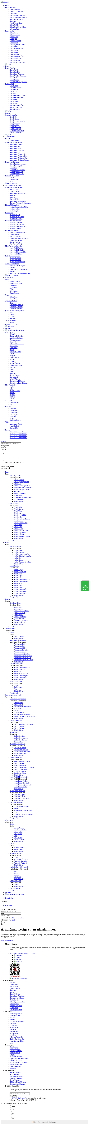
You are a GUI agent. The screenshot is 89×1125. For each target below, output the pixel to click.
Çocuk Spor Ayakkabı (17, 121)
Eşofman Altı (14, 402)
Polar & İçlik (14, 416)
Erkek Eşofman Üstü (17, 56)
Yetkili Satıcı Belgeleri (19, 978)
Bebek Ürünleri (15, 379)
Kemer (12, 354)
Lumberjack (14, 1033)
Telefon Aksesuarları (17, 344)
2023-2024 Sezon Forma (18, 432)
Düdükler (13, 197)
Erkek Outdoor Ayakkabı (18, 17)
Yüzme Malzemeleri (12, 264)
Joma (11, 1043)
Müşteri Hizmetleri (16, 1057)
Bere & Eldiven (15, 391)
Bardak (12, 359)
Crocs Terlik (14, 1031)
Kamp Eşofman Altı (16, 172)
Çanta (7, 279)
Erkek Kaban (14, 54)
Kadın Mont (14, 99)
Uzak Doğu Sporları (12, 176)
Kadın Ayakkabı (10, 68)
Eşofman (13, 408)
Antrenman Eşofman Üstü (18, 156)
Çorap (7, 295)
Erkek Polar (14, 43)
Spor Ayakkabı (15, 988)
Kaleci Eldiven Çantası (17, 232)
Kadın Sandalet (15, 72)
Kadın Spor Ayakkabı (17, 74)
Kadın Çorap (14, 299)
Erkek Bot (13, 13)
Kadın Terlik (14, 70)
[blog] (16, 963)
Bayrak (12, 395)
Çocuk (7, 113)
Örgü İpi (12, 397)
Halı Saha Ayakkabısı (17, 19)
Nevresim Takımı (15, 352)
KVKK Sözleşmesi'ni (19, 1098)
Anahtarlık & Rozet (16, 338)
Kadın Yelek (14, 101)
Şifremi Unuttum (18, 918)
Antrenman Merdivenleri (18, 193)
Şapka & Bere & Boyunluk (14, 311)
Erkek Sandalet (15, 9)
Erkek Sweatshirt (15, 41)
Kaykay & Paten (11, 324)
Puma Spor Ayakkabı (17, 1041)
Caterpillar (13, 1025)
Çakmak (12, 334)
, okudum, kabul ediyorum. (29, 1098)
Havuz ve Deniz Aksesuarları (20, 273)
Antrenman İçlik (15, 148)
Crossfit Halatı (14, 199)
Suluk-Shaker (14, 191)
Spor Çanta (13, 285)
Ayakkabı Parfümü (16, 309)
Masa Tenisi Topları (16, 248)
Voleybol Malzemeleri (12, 256)
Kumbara (13, 373)
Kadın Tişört (14, 86)
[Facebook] (18, 955)
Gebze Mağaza (15, 1080)
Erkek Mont (14, 50)
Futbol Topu (14, 984)
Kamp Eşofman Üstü (17, 174)
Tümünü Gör (18, 501)
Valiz (11, 289)
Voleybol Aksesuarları (17, 262)
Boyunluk (13, 318)
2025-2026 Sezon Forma (18, 436)
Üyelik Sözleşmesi (16, 1064)
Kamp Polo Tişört (16, 166)
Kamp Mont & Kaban (17, 170)
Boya (11, 303)
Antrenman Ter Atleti (17, 150)
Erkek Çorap (14, 297)
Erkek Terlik (14, 25)
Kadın (7, 66)
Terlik (12, 371)
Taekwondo (14, 179)
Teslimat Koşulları (16, 1060)
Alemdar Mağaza (15, 1072)
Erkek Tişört (14, 37)
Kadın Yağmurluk (16, 107)
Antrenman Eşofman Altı (18, 158)
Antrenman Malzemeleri (18, 201)
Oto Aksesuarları (15, 340)
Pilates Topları (14, 211)
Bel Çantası (13, 291)
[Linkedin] (18, 961)
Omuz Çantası (14, 293)
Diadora (12, 1017)
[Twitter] (17, 957)
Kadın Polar (14, 90)
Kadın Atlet (13, 103)
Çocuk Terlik (14, 125)
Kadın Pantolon (15, 109)
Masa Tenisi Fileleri (16, 254)
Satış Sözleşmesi (15, 1066)
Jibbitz (12, 322)
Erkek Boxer (14, 46)
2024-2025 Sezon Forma (18, 434)
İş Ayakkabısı (14, 29)
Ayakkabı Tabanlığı (16, 307)
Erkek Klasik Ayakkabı (18, 15)
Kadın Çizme (14, 80)
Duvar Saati (14, 377)
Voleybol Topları (15, 258)
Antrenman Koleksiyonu (13, 142)
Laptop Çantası (15, 281)
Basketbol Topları (16, 223)
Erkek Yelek (14, 52)
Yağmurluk (13, 412)
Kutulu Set (13, 342)
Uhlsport (13, 1019)
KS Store (13, 982)
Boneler (12, 271)
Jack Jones (13, 1035)
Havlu (12, 350)
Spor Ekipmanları (13, 185)
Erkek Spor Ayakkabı (17, 11)
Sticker (12, 369)
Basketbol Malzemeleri (13, 221)
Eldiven (12, 316)
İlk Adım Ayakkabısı (17, 131)
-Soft (35, 1122)
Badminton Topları (16, 219)
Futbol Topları (14, 234)
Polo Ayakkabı (15, 1015)
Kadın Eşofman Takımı (18, 95)
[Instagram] (18, 959)
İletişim (12, 1055)
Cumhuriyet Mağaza (17, 1076)
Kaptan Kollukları (16, 242)
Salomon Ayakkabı (16, 1037)
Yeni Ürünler (14, 1047)
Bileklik (12, 393)
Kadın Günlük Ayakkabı (18, 76)
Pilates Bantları (15, 209)
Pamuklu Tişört (15, 426)
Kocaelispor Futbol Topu (18, 383)
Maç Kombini (10, 385)
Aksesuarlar (9, 277)
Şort (11, 404)
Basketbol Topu (15, 1000)
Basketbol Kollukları (17, 224)
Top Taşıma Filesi (16, 244)
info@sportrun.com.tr (27, 953)
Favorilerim (9, 898)
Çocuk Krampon (15, 129)
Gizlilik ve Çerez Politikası (19, 1062)
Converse (13, 1029)
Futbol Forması (15, 140)
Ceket (12, 418)
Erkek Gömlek (15, 35)
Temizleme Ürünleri (16, 305)
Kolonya (13, 367)
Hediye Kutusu (15, 375)
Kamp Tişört (14, 428)
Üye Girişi (8, 905)
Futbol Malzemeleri (12, 230)
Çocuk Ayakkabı (11, 115)
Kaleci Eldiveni (15, 994)
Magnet (12, 355)
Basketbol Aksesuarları (17, 226)
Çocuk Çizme (14, 119)
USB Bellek (14, 346)
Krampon (13, 21)
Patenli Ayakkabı (15, 133)
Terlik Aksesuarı (10, 320)
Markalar (8, 328)
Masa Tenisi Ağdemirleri (18, 252)
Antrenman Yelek (15, 152)
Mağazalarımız (15, 1053)
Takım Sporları (10, 136)
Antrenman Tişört (16, 144)
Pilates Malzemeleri (12, 205)
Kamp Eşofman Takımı (18, 164)
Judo (11, 181)
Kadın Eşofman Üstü (17, 105)
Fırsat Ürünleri (15, 1049)
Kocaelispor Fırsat (16, 1051)
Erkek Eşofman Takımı (17, 45)
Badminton (9, 213)
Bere (11, 312)
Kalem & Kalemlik (16, 336)
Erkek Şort (13, 39)
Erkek (7, 5)
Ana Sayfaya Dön (7, 940)
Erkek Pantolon (15, 60)
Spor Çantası (14, 1008)
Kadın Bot (13, 78)
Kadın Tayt (13, 91)
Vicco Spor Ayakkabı (17, 1021)
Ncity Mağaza (14, 1074)
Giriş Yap (4, 920)
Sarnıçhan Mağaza (16, 1078)
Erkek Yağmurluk (16, 58)
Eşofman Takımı (15, 420)
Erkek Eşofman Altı (16, 48)
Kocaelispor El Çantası (17, 381)
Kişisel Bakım (14, 357)
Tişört (7, 422)
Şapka (12, 314)
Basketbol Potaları (16, 228)
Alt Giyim (8, 400)
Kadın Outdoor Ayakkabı (18, 82)
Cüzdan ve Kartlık (16, 283)
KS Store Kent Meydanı (18, 1082)
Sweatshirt (13, 410)
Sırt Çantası (13, 287)
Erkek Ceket (14, 33)
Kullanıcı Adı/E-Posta (8, 909)
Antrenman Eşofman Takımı (19, 160)
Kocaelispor (19, 330)
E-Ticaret (39, 1122)
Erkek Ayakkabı (10, 7)
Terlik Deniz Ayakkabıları (18, 269)
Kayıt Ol (12, 920)
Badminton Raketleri (17, 217)
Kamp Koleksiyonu (12, 162)
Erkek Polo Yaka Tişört (17, 62)
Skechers (13, 1023)
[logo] (5, 2)
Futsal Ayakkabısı (16, 23)
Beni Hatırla (7, 918)
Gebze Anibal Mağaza (17, 1084)
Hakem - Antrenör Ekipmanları (20, 203)
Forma (7, 138)
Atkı (11, 389)
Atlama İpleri (14, 189)
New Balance (14, 1027)
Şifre (2, 913)
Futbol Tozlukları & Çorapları (20, 238)
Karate (12, 178)
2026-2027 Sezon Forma (18, 438)
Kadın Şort (13, 93)
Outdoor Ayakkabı (16, 1006)
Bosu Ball (13, 195)
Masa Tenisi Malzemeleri (13, 246)
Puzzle (12, 361)
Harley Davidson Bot (17, 1039)
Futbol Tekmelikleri (16, 240)
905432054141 (15, 953)
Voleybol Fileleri (15, 260)
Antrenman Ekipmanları (13, 187)
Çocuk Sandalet (15, 123)
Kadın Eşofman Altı (16, 97)
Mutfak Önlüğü (15, 363)
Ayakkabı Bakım (11, 301)
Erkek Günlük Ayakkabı (18, 27)
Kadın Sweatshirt (15, 88)
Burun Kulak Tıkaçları (17, 266)
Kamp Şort (13, 168)
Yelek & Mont (14, 414)
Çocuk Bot (13, 117)
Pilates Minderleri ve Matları (19, 207)
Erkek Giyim (9, 31)
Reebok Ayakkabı (16, 1013)
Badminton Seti (15, 215)
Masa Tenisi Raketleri (17, 250)
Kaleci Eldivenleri (16, 236)
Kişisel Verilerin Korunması (19, 1058)
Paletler (12, 267)
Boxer (12, 992)
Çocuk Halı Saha (15, 127)
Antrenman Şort (15, 146)
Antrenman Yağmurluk (17, 154)
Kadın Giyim (9, 84)
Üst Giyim (8, 406)
